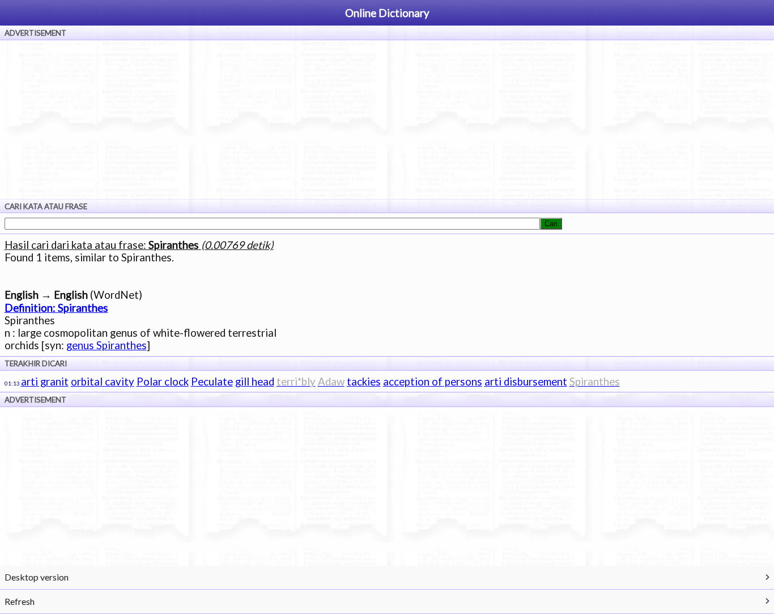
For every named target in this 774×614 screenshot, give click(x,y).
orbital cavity (102, 381)
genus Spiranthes (106, 345)
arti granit (45, 381)
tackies (364, 381)
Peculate (212, 381)
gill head (254, 381)
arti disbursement (525, 381)
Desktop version (37, 576)
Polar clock (163, 381)
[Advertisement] (387, 119)
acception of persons (432, 381)
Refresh (20, 601)
